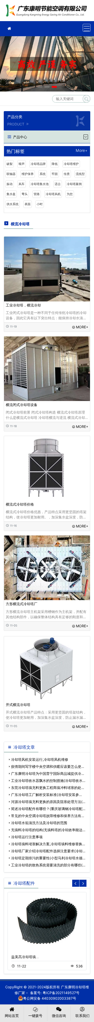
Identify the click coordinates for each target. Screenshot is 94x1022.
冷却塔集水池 (40, 184)
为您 (70, 194)
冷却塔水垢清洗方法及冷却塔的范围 (39, 823)
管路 (37, 194)
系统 (43, 174)
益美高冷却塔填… (25, 957)
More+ (81, 151)
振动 (10, 184)
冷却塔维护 (71, 164)
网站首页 (12, 1015)
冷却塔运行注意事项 (27, 837)
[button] (39, 87)
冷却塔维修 (47, 12)
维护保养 (28, 174)
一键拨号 (35, 1015)
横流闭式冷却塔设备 (21, 405)
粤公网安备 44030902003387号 (49, 998)
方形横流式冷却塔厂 (21, 604)
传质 (67, 174)
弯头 (25, 194)
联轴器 (11, 174)
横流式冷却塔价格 (20, 504)
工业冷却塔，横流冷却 (23, 305)
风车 (22, 184)
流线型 (80, 174)
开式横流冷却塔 (18, 704)
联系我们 (82, 1015)
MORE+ (82, 327)
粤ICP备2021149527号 (61, 993)
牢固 (55, 174)
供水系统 (13, 204)
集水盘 (11, 194)
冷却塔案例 (74, 184)
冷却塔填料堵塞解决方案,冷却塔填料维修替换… (48, 844)
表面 (28, 204)
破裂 (10, 164)
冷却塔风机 (53, 194)
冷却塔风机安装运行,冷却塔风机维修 (39, 759)
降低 (55, 164)
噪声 (22, 164)
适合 (58, 184)
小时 (40, 204)
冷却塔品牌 (38, 164)
